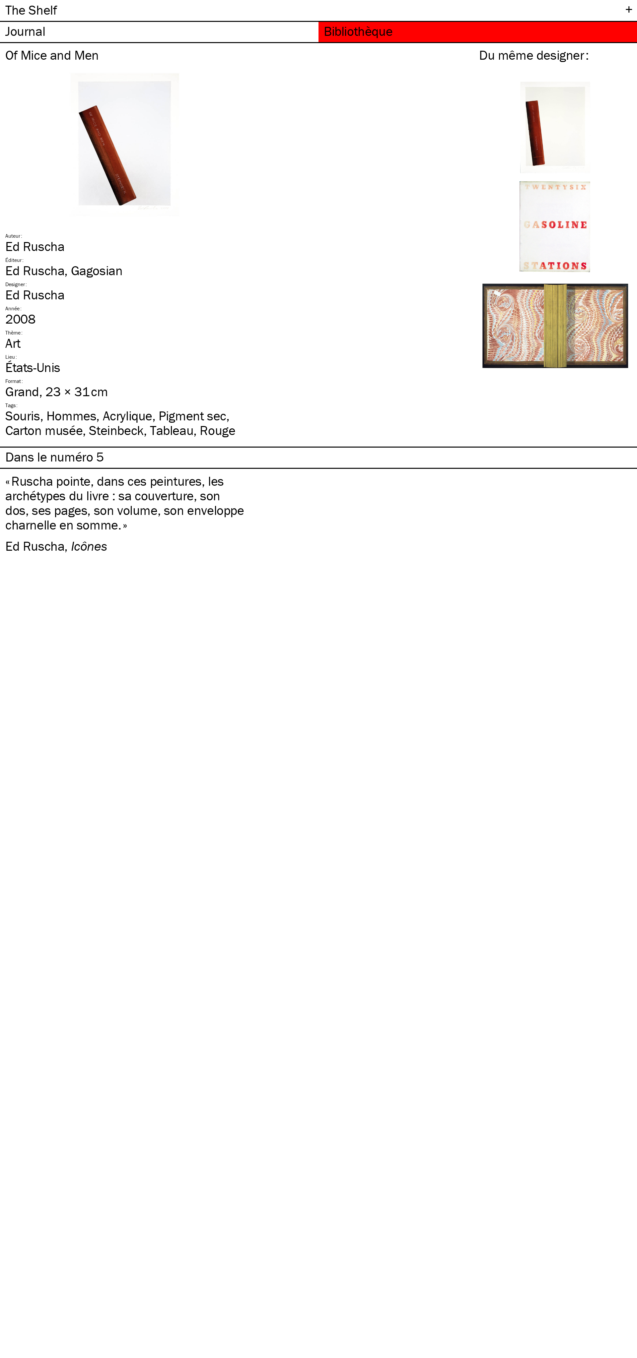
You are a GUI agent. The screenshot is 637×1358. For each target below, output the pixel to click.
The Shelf (31, 10)
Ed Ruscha (34, 246)
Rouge (217, 430)
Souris (22, 415)
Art (13, 343)
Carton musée (44, 430)
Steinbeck (116, 430)
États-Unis (32, 367)
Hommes (71, 415)
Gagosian (97, 270)
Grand (22, 391)
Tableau (171, 430)
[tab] (159, 32)
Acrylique (127, 415)
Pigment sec (192, 415)
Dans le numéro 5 (54, 457)
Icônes (89, 546)
